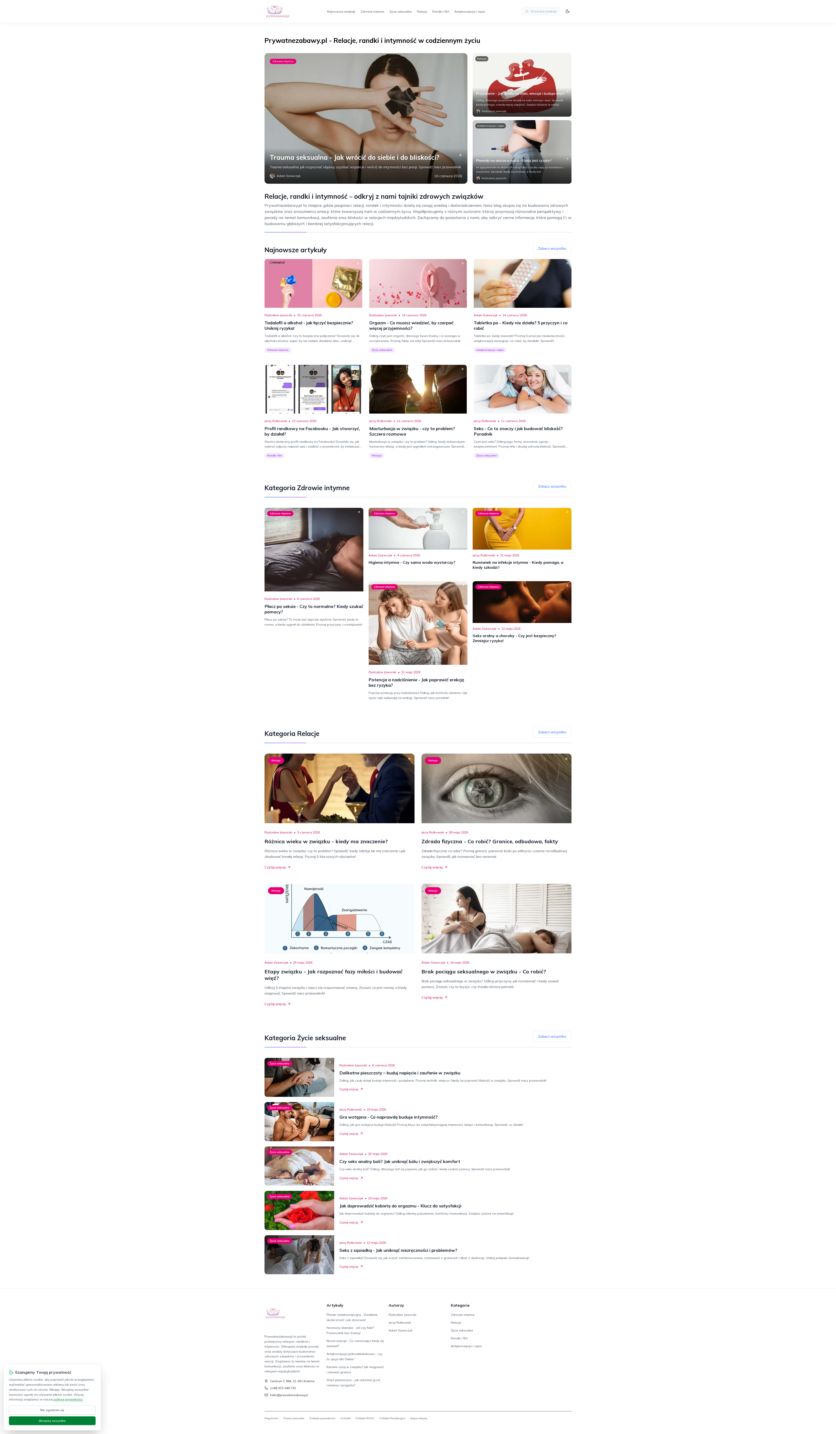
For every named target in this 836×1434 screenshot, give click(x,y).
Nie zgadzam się (52, 1410)
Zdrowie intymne (372, 11)
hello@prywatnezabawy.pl (289, 1395)
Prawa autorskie (293, 1418)
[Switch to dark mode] (567, 11)
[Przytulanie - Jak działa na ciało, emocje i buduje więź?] (522, 85)
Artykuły (335, 1305)
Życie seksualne (400, 11)
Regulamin (271, 1418)
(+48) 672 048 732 (283, 1388)
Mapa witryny (418, 1418)
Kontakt (346, 1418)
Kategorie (460, 1305)
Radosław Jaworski (278, 315)
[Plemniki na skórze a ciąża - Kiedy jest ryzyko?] (522, 152)
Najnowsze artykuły (341, 11)
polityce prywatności (68, 1399)
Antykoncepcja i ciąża (469, 11)
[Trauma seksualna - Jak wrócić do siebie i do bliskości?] (366, 118)
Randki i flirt (440, 11)
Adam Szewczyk (485, 315)
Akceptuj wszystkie (52, 1421)
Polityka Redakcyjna (392, 1418)
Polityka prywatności (322, 1418)
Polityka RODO (365, 1418)
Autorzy (396, 1305)
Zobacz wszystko (552, 248)
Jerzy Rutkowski (276, 421)
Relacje (422, 11)
